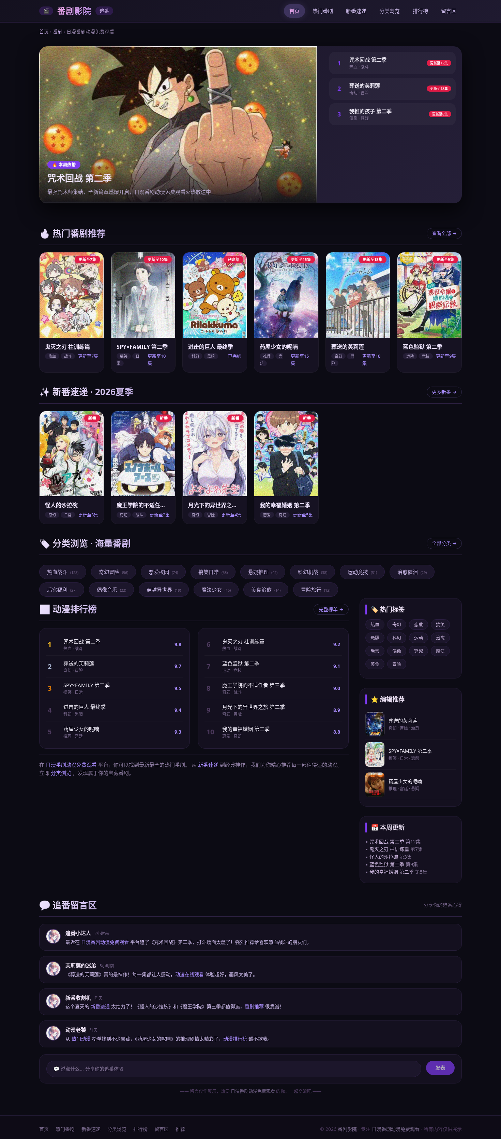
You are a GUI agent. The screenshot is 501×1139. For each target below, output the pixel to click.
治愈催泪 (412, 571)
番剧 (57, 31)
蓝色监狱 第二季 (386, 864)
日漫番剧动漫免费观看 (71, 764)
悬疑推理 (262, 571)
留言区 (448, 10)
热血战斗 (62, 571)
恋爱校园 (163, 571)
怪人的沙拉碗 (383, 857)
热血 (374, 624)
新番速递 (356, 10)
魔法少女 (216, 589)
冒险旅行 (315, 589)
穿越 (418, 651)
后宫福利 (61, 589)
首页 (294, 10)
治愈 (440, 638)
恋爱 (418, 624)
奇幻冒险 (113, 571)
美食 (374, 664)
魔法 (440, 651)
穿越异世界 (164, 589)
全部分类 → (444, 543)
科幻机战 (312, 571)
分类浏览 (389, 10)
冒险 (396, 664)
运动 (418, 638)
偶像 (396, 651)
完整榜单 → (331, 609)
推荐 (180, 1129)
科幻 (396, 638)
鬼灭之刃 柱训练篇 (389, 849)
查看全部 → (444, 233)
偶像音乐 (111, 589)
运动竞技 (362, 571)
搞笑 (440, 624)
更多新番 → (444, 392)
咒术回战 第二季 (386, 841)
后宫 (374, 651)
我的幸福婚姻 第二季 (391, 872)
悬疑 (374, 638)
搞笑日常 (213, 571)
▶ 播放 (71, 329)
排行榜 (420, 10)
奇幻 (396, 624)
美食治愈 (265, 589)
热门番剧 (323, 10)
